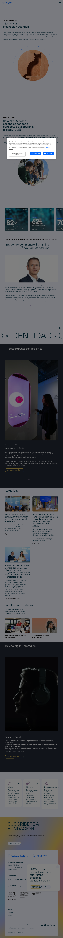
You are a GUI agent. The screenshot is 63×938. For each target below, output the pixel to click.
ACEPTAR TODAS (48, 153)
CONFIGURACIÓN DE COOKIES (17, 154)
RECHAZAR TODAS (35, 153)
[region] (31, 148)
